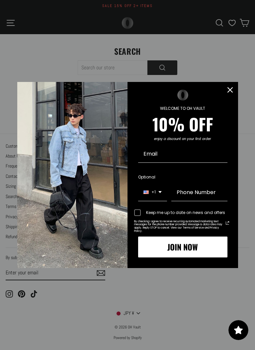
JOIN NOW (182, 247)
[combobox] (152, 192)
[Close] (230, 90)
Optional (146, 177)
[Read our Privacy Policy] (227, 223)
